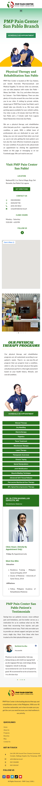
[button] (21, 10)
